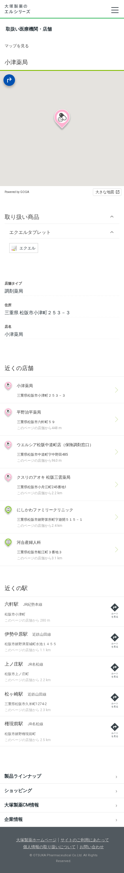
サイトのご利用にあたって (85, 840)
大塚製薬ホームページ (36, 840)
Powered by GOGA (17, 192)
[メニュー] (114, 10)
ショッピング (18, 790)
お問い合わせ (92, 846)
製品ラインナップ (22, 776)
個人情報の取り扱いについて (49, 846)
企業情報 (13, 819)
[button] (62, 217)
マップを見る (17, 45)
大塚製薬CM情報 (21, 805)
